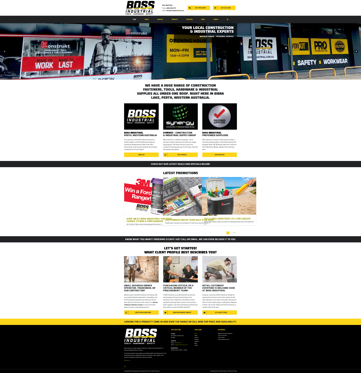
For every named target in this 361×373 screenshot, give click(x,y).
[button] (227, 19)
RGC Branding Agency (222, 371)
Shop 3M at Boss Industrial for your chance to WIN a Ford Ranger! (149, 220)
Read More (126, 360)
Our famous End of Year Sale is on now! (189, 220)
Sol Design (234, 371)
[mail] (125, 366)
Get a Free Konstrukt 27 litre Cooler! (227, 218)
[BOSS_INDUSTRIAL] (140, 8)
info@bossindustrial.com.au (175, 10)
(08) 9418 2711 (171, 8)
